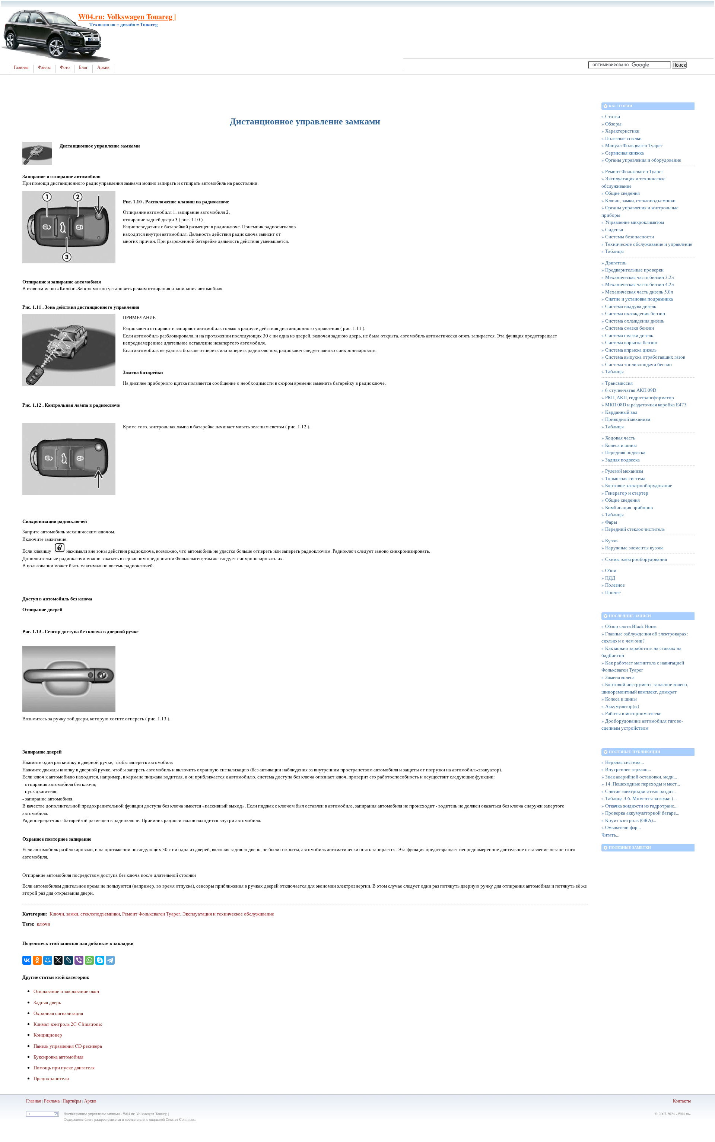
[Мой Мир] (47, 960)
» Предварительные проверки (632, 269)
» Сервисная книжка (622, 152)
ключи (43, 923)
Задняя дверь (47, 1002)
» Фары (609, 521)
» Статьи (610, 116)
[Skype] (99, 960)
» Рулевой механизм (622, 470)
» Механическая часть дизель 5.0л (637, 291)
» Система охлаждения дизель (632, 320)
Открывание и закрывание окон (66, 991)
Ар (87, 1101)
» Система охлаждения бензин (633, 313)
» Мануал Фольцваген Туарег (631, 145)
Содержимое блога (78, 1119)
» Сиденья (612, 229)
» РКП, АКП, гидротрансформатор (637, 397)
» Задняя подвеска (620, 459)
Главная (21, 67)
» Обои (608, 570)
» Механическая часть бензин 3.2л (637, 277)
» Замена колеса (618, 677)
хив (93, 1101)
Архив (103, 67)
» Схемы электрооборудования (634, 559)
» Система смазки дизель (627, 335)
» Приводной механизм (625, 419)
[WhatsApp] (89, 960)
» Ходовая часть (618, 437)
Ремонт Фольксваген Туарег (151, 913)
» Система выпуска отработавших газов (643, 356)
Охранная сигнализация (58, 1013)
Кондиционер (48, 1034)
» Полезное (613, 584)
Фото (65, 67)
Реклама (52, 1101)
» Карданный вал (619, 412)
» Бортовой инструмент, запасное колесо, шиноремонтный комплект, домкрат (644, 688)
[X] (58, 960)
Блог (83, 67)
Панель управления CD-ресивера (68, 1046)
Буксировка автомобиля (58, 1056)
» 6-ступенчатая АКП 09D (628, 390)
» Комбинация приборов (627, 507)
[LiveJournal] (68, 960)
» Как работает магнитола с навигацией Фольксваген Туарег (642, 666)
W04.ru (683, 1113)
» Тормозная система (623, 478)
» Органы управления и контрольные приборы (640, 211)
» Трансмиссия (617, 383)
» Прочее (611, 592)
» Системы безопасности (627, 236)
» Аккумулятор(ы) (620, 706)
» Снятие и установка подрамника (637, 298)
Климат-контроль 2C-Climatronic (68, 1024)
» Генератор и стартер (624, 492)
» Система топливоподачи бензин (636, 364)
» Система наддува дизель (628, 306)
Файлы (44, 67)
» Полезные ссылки (621, 138)
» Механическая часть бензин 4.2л (637, 284)
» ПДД (608, 577)
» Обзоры (611, 123)
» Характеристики (620, 130)
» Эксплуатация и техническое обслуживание (633, 182)
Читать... (610, 834)
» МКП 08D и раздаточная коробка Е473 (644, 404)
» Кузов (609, 540)
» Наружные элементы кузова (632, 547)
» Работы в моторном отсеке (631, 713)
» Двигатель (613, 262)
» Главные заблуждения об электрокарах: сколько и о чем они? (644, 637)
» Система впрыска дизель (629, 349)
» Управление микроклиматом (632, 222)
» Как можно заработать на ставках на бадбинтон (641, 652)
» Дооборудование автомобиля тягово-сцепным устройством (642, 724)
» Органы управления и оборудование (641, 159)
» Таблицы (612, 251)
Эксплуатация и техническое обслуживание (228, 913)
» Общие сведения (620, 193)
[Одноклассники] (37, 960)
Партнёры (72, 1101)
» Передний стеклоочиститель (633, 529)
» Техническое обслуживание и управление (646, 244)
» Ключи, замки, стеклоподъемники (638, 200)
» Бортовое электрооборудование (636, 485)
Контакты (682, 1101)
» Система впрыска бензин (629, 342)
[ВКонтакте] (26, 960)
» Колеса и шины (619, 445)
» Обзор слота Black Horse (629, 626)
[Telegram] (110, 960)
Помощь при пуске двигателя (64, 1067)
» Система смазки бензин (627, 327)
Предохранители (51, 1078)
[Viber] (78, 960)
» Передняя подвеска (623, 452)
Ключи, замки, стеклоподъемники (85, 913)
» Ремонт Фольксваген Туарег (632, 171)
